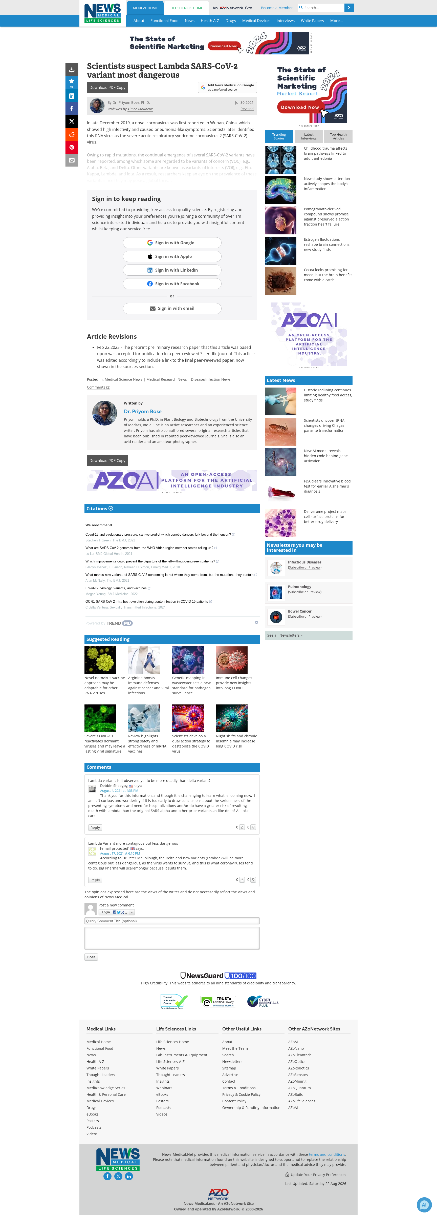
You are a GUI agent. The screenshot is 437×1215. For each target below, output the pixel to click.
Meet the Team (235, 1048)
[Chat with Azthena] (424, 1204)
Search (228, 1054)
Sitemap (229, 1068)
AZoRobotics (298, 1068)
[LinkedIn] (71, 95)
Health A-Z (95, 1061)
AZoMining (297, 1081)
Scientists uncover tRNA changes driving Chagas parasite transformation (324, 425)
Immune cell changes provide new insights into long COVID (234, 682)
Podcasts (93, 1127)
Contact (228, 1081)
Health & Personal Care (106, 1094)
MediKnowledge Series (105, 1087)
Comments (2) (98, 387)
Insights (93, 1081)
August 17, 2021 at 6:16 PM (120, 853)
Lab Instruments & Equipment (181, 1054)
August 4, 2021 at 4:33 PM (119, 790)
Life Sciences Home (186, 8)
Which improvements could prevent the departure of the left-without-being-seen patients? (150, 561)
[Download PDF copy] (71, 69)
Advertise (230, 1074)
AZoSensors (298, 1074)
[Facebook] (71, 108)
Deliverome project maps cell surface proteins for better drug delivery (325, 516)
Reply (95, 827)
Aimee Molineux (140, 109)
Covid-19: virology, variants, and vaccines (116, 588)
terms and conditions (327, 1154)
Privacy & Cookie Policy (241, 1094)
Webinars (164, 1087)
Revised (247, 108)
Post (91, 957)
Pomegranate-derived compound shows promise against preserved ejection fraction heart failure (326, 217)
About (227, 1041)
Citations (97, 508)
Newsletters (232, 1061)
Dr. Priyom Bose (143, 411)
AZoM (293, 1041)
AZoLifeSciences (301, 1101)
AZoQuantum (299, 1087)
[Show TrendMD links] (257, 622)
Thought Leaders (100, 1074)
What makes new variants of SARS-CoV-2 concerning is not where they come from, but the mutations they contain (169, 575)
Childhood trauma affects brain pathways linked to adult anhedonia (325, 153)
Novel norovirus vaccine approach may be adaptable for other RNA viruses (104, 685)
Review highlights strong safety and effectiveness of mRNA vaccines (147, 744)
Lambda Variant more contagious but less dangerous (133, 843)
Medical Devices (100, 1101)
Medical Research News (166, 379)
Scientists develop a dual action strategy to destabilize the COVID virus (191, 744)
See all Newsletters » (284, 635)
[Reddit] (71, 134)
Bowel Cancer (300, 611)
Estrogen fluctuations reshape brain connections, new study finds (327, 244)
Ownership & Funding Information (251, 1107)
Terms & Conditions (239, 1087)
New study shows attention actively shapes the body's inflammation (327, 183)
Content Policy (234, 1101)
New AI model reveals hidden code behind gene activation (326, 455)
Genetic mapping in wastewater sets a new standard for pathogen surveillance (191, 685)
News (91, 1054)
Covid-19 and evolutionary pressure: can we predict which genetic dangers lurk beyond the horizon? (158, 534)
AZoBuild (295, 1094)
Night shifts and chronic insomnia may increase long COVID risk (236, 741)
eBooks (92, 1114)
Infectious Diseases (304, 562)
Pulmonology (299, 586)
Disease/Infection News (211, 379)
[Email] (71, 160)
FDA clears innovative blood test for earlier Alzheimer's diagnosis (327, 486)
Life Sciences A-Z (170, 1061)
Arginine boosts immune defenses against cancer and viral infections (148, 685)
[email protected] (114, 848)
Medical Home (145, 8)
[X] (71, 121)
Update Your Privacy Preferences (318, 1174)
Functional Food (99, 1048)
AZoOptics (296, 1061)
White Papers (97, 1068)
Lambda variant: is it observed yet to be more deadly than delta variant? (149, 780)
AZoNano (296, 1048)
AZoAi (293, 1107)
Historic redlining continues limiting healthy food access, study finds (328, 395)
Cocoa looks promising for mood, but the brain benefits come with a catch (328, 274)
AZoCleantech (300, 1054)
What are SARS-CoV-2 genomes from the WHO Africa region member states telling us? (149, 548)
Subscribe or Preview (304, 567)
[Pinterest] (71, 147)
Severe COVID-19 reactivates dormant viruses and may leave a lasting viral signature (104, 744)
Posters (92, 1120)
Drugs (91, 1107)
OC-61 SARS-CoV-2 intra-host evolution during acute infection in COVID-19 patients (146, 601)
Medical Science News (123, 379)
